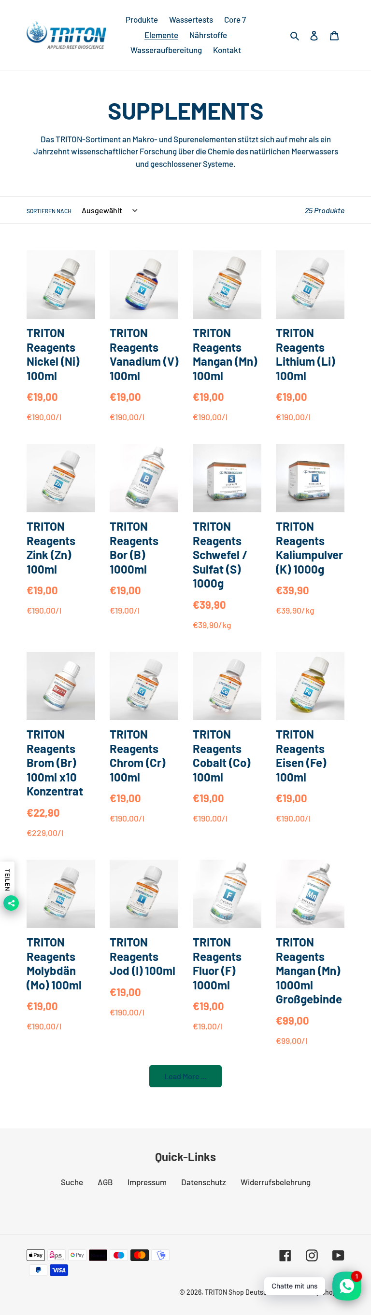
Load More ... (185, 1076)
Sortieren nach (49, 210)
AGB (105, 1182)
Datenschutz (203, 1182)
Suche (72, 1182)
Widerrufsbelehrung (276, 1182)
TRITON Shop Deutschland (244, 1292)
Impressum (147, 1182)
